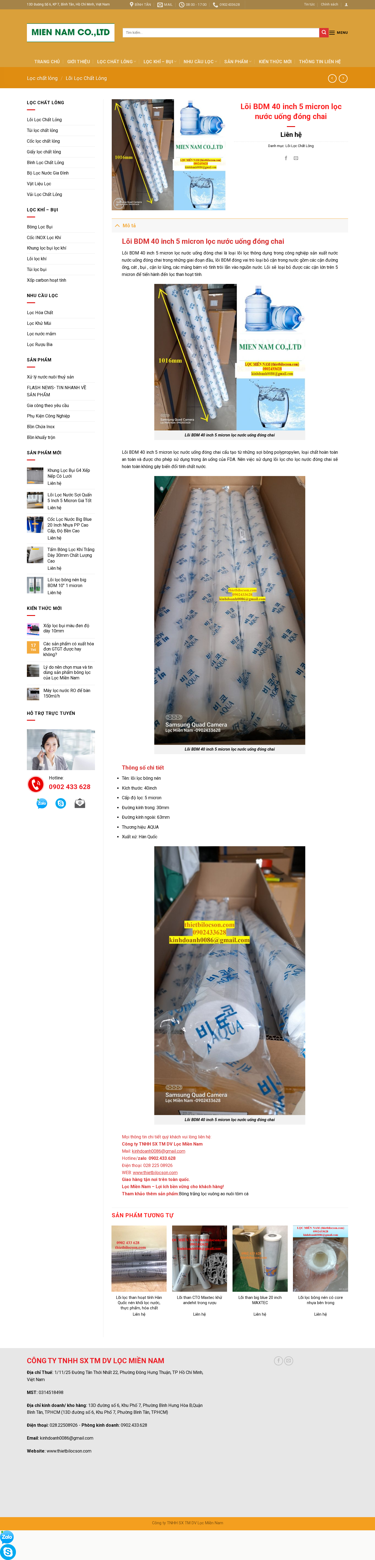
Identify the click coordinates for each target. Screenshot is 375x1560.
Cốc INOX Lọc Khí (44, 237)
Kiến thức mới (275, 61)
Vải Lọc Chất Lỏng (44, 194)
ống (125, 267)
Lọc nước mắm (41, 333)
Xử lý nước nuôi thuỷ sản (50, 377)
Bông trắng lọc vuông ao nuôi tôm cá (213, 1193)
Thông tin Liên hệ (320, 61)
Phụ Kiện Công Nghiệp (48, 416)
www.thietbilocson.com (69, 1451)
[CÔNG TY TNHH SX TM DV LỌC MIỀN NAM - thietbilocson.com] (70, 32)
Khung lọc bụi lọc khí (46, 248)
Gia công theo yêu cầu (48, 405)
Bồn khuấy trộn (41, 437)
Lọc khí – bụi (158, 61)
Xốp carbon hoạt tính (46, 280)
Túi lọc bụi (36, 269)
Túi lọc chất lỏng (42, 130)
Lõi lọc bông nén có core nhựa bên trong (320, 1300)
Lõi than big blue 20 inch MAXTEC (260, 1300)
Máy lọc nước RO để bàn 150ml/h (66, 693)
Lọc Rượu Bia (39, 344)
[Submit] (324, 32)
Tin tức (309, 4)
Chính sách (329, 4)
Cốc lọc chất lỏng (43, 141)
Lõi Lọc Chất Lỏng (86, 78)
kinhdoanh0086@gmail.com (66, 1438)
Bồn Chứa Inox (41, 426)
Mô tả (129, 225)
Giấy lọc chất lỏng (44, 151)
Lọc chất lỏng (115, 61)
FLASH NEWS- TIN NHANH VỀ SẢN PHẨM (56, 391)
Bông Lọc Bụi (39, 226)
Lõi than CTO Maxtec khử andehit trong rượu (199, 1300)
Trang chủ (47, 61)
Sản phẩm (236, 61)
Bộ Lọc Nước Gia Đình (48, 173)
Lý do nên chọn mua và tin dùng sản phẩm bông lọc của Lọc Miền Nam (68, 673)
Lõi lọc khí (36, 258)
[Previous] (112, 1276)
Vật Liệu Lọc (39, 183)
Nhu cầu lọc (199, 61)
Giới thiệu (78, 61)
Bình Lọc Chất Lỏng (45, 162)
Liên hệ (54, 483)
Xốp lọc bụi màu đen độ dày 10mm (66, 628)
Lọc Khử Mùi (39, 323)
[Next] (348, 1276)
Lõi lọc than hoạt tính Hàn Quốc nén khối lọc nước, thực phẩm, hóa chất (139, 1302)
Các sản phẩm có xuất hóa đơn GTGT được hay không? (68, 649)
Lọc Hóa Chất (40, 312)
